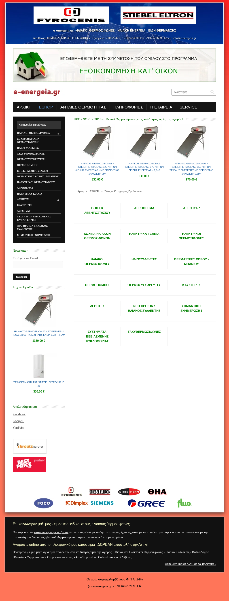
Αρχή (80, 191)
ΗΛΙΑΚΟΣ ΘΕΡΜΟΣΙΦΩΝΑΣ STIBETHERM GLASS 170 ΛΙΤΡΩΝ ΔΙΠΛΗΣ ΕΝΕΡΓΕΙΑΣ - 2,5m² (144, 167)
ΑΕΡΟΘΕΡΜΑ (25, 188)
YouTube (18, 427)
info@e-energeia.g (184, 38)
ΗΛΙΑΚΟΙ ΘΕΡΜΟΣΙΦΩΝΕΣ (33, 133)
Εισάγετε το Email (25, 258)
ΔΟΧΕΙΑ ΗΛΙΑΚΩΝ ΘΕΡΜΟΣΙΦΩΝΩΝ (28, 140)
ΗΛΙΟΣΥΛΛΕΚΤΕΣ (28, 148)
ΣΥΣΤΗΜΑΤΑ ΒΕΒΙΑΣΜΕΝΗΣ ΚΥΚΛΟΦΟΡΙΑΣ (34, 218)
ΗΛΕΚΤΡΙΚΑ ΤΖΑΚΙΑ (29, 193)
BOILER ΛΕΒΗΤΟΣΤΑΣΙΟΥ (33, 171)
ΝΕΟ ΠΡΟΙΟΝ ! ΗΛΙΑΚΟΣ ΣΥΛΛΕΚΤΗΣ (32, 227)
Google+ (18, 421)
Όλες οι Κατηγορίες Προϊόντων (123, 191)
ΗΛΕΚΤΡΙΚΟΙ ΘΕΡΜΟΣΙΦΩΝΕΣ (36, 182)
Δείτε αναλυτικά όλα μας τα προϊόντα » (190, 564)
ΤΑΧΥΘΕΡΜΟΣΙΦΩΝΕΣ (31, 153)
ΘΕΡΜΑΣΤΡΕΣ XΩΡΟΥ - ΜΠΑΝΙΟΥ (38, 176)
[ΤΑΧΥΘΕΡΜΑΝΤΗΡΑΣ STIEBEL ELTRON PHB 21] (39, 378)
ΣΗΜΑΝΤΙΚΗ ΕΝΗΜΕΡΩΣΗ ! (34, 235)
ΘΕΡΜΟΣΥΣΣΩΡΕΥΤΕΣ (31, 159)
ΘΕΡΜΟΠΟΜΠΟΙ (27, 165)
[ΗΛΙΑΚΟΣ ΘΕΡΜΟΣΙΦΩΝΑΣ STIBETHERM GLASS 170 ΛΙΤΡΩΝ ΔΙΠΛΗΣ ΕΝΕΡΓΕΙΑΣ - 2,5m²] (144, 159)
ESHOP (94, 191)
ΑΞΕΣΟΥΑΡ (23, 211)
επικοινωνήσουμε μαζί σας (51, 532)
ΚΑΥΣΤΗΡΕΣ (24, 205)
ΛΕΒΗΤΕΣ (23, 199)
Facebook (19, 414)
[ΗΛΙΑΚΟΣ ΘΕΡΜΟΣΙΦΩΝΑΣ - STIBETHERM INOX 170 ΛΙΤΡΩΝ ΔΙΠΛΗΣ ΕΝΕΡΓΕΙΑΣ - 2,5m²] (39, 327)
